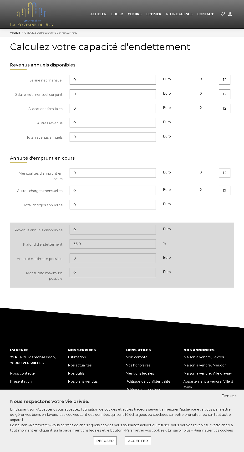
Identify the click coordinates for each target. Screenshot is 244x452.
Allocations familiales (45, 109)
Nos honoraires (138, 365)
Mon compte (136, 357)
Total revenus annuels (44, 137)
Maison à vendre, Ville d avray (207, 373)
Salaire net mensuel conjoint (38, 94)
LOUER (117, 14)
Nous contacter (23, 373)
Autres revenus (49, 123)
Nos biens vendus (82, 381)
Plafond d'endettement (42, 244)
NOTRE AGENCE (179, 14)
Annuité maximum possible (39, 259)
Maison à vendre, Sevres (203, 357)
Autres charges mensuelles (39, 191)
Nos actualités (80, 365)
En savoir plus (179, 430)
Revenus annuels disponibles (38, 230)
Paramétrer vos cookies (213, 430)
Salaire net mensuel (46, 80)
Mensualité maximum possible (44, 276)
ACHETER (98, 14)
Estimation (77, 357)
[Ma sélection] (223, 14)
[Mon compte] (230, 14)
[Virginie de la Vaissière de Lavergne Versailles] (32, 14)
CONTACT (205, 14)
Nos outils (76, 373)
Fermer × (229, 396)
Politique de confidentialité (148, 381)
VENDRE (135, 14)
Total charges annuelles (43, 205)
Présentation (21, 381)
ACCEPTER (138, 440)
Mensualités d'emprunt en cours (40, 176)
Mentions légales (140, 373)
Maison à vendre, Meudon (205, 365)
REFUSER (105, 440)
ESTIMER (153, 14)
